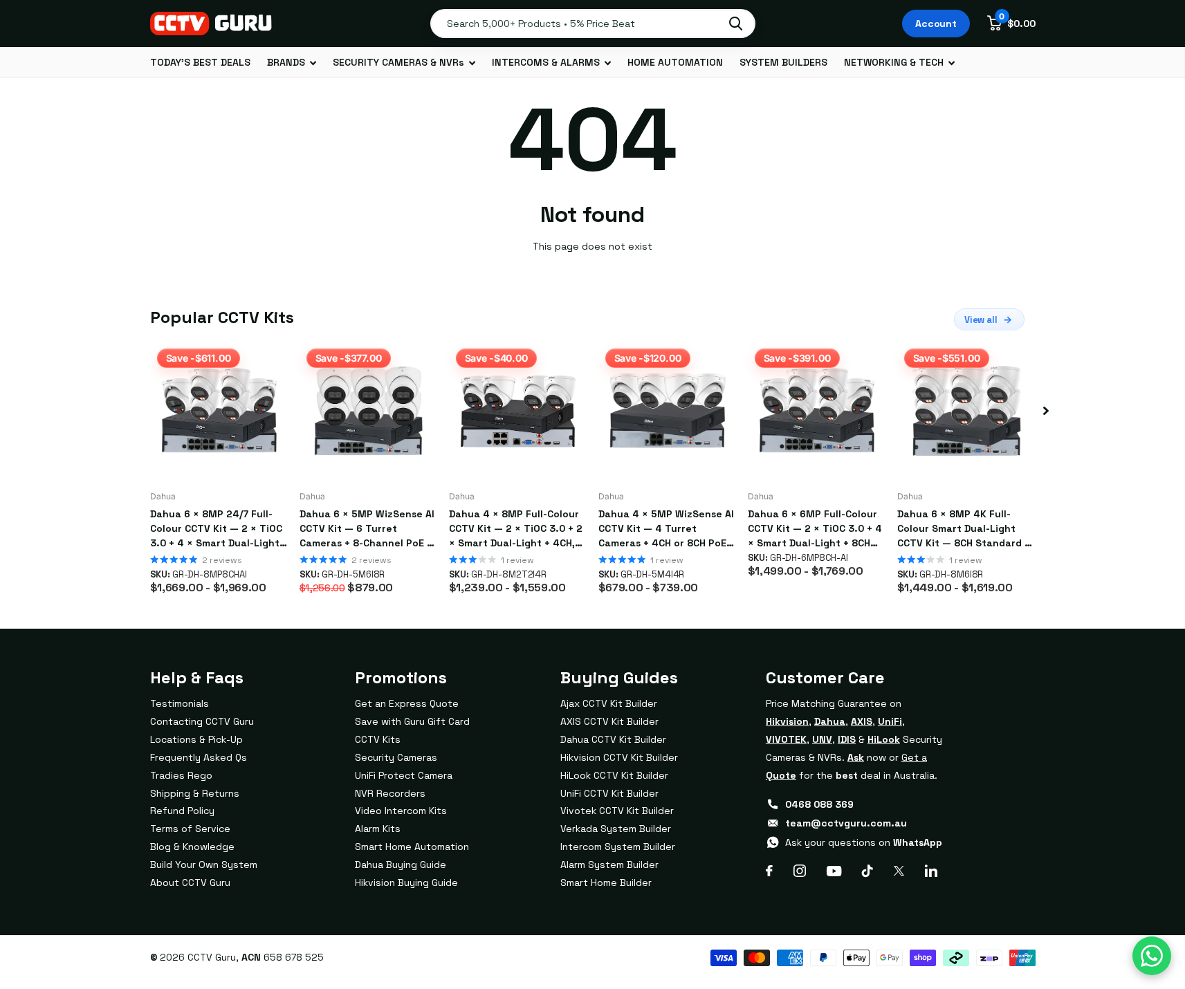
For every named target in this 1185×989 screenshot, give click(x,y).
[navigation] (1046, 411)
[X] (899, 871)
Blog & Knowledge (192, 846)
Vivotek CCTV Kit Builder (617, 810)
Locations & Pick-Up (196, 739)
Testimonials (179, 703)
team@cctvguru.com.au (846, 823)
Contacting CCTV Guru (202, 721)
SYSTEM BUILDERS (783, 62)
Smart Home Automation (412, 846)
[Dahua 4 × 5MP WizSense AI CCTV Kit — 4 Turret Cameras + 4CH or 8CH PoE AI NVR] (667, 411)
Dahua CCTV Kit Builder (613, 739)
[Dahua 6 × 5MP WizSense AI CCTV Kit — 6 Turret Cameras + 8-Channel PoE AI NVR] (369, 411)
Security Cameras (396, 757)
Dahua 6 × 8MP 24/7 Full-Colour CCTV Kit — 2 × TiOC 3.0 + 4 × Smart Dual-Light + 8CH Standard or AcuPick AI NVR (219, 529)
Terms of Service (190, 828)
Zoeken (736, 23)
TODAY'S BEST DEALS (200, 62)
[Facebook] (769, 870)
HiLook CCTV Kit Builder (614, 775)
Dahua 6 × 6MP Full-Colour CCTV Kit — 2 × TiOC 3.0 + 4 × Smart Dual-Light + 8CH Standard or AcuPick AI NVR (815, 529)
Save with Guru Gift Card (412, 721)
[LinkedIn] (931, 871)
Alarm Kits (378, 828)
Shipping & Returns (194, 793)
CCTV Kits (378, 739)
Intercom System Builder (617, 846)
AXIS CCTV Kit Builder (609, 721)
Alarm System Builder (609, 864)
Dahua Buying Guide (400, 864)
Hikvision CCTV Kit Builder (619, 757)
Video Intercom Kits (401, 810)
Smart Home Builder (606, 882)
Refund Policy (182, 810)
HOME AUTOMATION (675, 62)
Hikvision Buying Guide (406, 882)
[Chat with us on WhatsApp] (1151, 955)
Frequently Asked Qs (198, 757)
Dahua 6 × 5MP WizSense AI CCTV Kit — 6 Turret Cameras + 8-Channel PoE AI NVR (368, 529)
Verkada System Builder (615, 828)
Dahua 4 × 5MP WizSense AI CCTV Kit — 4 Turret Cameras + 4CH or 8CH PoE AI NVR (666, 529)
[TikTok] (867, 871)
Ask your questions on (863, 842)
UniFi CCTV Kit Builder (609, 793)
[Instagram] (799, 871)
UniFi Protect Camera (403, 775)
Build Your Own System (203, 864)
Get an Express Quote (407, 703)
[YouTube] (834, 871)
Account (936, 23)
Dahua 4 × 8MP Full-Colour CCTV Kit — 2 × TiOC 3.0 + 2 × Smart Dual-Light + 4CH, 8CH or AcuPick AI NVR (515, 529)
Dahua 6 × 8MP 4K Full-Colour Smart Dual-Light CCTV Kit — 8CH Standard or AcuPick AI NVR (966, 529)
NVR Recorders (390, 793)
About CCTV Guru (190, 882)
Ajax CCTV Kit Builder (608, 703)
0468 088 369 (819, 804)
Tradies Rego (181, 775)
